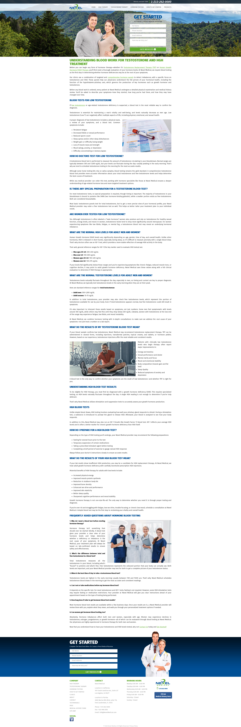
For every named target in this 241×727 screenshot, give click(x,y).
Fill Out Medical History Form (163, 695)
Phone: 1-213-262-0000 (102, 707)
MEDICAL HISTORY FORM (141, 2)
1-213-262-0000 (161, 1)
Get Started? (162, 627)
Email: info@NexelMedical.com (105, 712)
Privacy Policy (133, 726)
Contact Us (143, 627)
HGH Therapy (103, 7)
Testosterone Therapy (119, 7)
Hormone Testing (137, 7)
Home (94, 7)
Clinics (72, 694)
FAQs (71, 705)
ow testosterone (78, 105)
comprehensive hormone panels (120, 77)
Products (167, 7)
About (72, 697)
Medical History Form (78, 708)
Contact (73, 700)
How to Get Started (153, 7)
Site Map (73, 711)
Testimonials (74, 703)
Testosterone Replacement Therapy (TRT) (140, 67)
